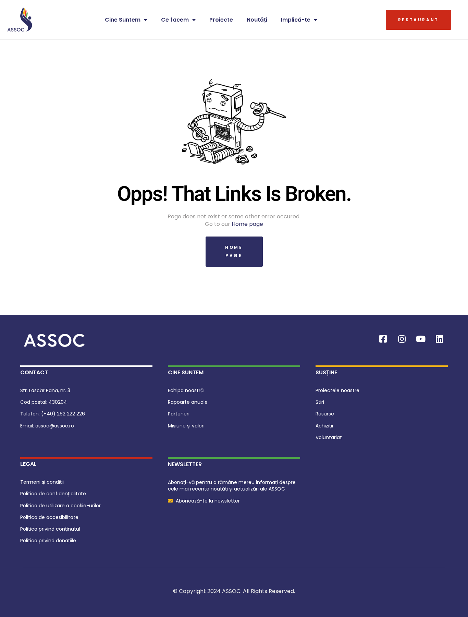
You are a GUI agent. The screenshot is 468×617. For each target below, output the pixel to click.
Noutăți (257, 20)
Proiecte (221, 20)
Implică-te (295, 20)
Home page (247, 224)
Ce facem (175, 20)
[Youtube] (420, 338)
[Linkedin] (439, 338)
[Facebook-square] (383, 338)
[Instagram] (401, 338)
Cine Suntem (122, 20)
